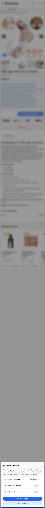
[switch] (36, 485)
